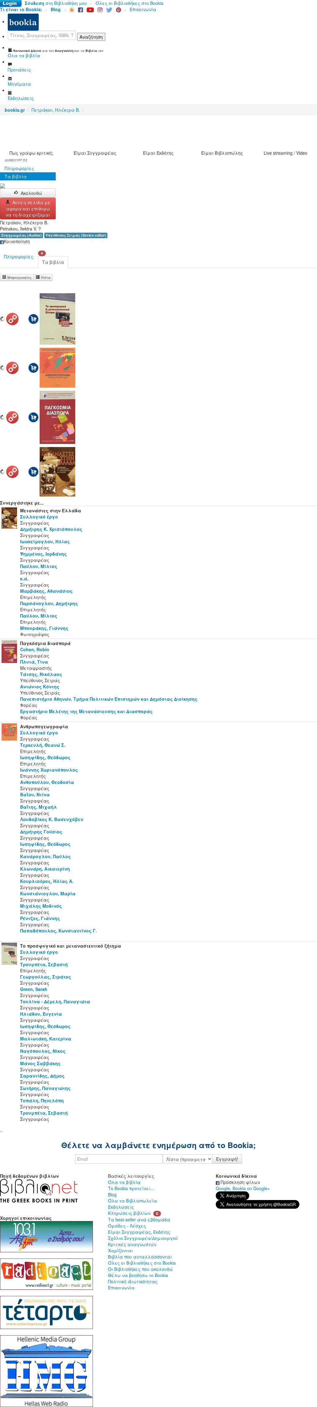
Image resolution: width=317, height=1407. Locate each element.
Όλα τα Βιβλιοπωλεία (132, 1201)
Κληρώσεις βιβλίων (129, 1213)
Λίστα (45, 277)
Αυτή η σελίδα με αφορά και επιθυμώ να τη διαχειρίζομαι (28, 208)
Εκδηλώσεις (121, 1207)
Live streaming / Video (285, 153)
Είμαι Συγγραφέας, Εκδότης (139, 1232)
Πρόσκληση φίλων (239, 1182)
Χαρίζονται (120, 1250)
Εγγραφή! (227, 1159)
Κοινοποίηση (17, 241)
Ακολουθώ (31, 193)
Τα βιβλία (16, 176)
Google (223, 1188)
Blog (112, 1194)
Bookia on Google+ (251, 1188)
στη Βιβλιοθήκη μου (56, 3)
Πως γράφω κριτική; (31, 153)
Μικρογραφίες (19, 277)
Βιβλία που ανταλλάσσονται (140, 1257)
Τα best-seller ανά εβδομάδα (139, 1219)
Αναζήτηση (91, 37)
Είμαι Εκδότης (158, 153)
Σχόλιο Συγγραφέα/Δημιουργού (143, 1238)
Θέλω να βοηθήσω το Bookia (138, 1275)
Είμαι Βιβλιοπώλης (222, 153)
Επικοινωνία (143, 9)
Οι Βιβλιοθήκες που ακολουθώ (140, 1269)
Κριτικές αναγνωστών (132, 1244)
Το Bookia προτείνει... (131, 1188)
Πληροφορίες (19, 168)
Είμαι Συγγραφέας (95, 153)
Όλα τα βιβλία (124, 1182)
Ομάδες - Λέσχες (127, 1226)
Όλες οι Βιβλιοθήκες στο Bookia (129, 3)
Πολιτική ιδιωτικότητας (133, 1281)
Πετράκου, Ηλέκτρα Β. (56, 110)
